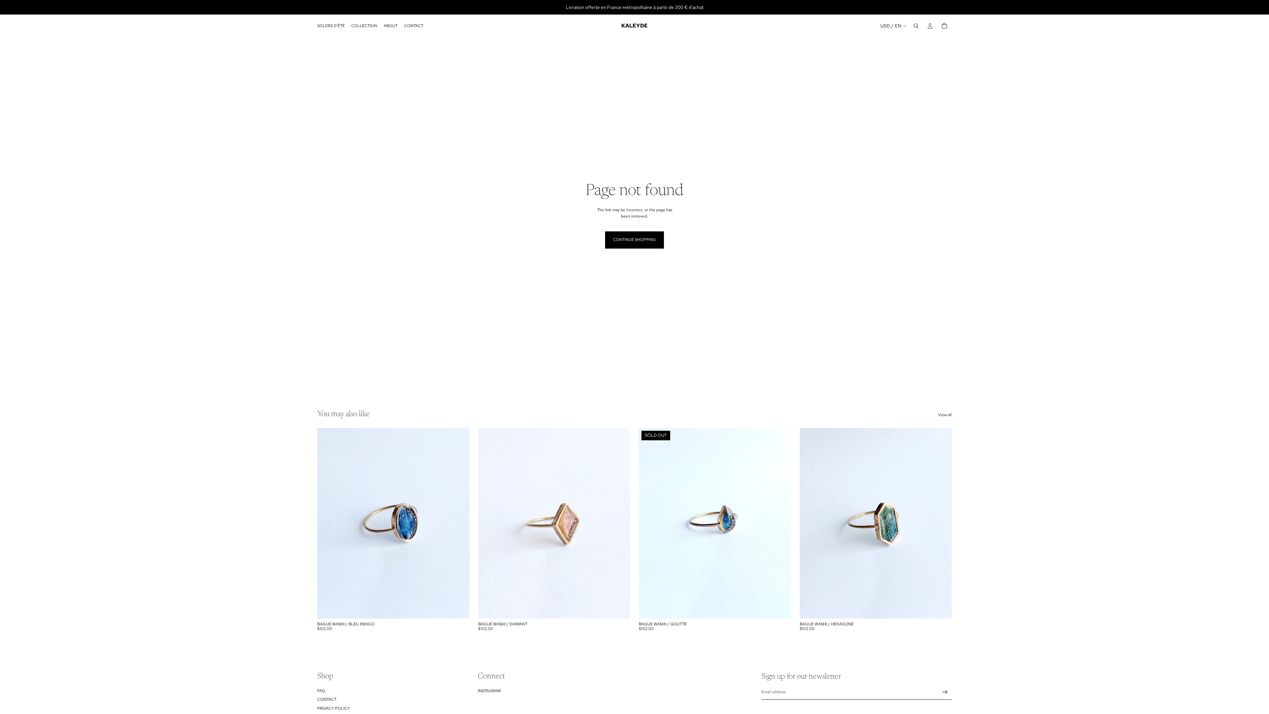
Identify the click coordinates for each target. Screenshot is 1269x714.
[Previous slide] (488, 523)
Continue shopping (634, 239)
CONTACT (326, 699)
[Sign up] (945, 692)
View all (945, 414)
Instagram (489, 691)
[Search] (916, 26)
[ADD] (459, 608)
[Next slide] (620, 523)
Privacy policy (333, 708)
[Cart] (944, 26)
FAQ (321, 691)
